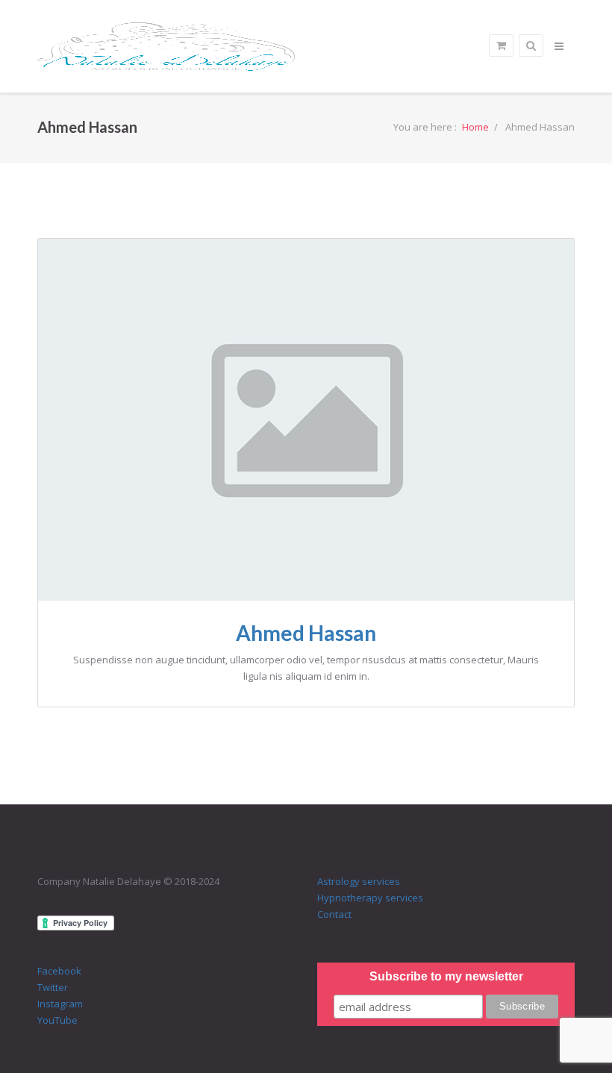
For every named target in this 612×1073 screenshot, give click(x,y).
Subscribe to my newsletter (446, 976)
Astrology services (358, 881)
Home (475, 127)
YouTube (57, 1020)
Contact (334, 914)
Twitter (52, 987)
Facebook (59, 970)
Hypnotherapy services (370, 897)
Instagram (60, 1003)
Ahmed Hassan (306, 632)
